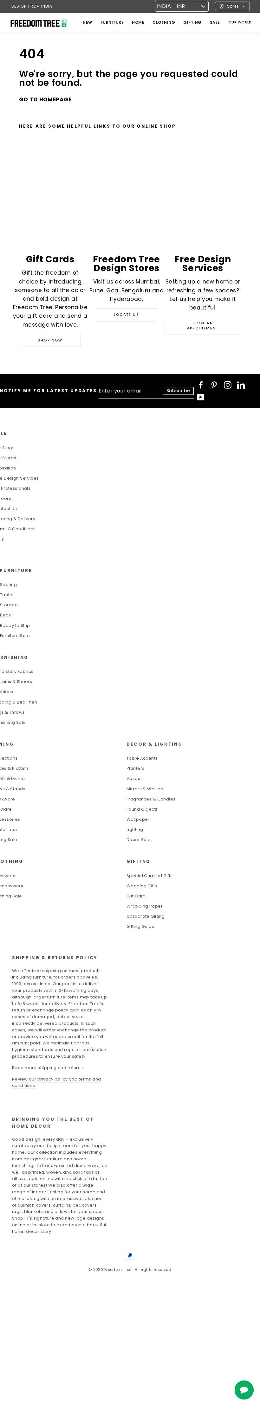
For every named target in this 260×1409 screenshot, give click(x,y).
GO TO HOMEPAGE (45, 99)
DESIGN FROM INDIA (31, 6)
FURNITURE (112, 22)
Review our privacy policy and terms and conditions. (56, 1082)
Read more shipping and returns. (48, 1068)
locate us (126, 314)
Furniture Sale (15, 636)
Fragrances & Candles (151, 799)
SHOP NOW (50, 340)
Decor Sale (139, 840)
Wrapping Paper (145, 906)
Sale (215, 22)
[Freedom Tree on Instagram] (227, 385)
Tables (7, 595)
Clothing (164, 22)
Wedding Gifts (142, 886)
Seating (8, 585)
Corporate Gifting (146, 916)
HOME (138, 22)
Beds (5, 615)
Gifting (192, 22)
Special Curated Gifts (150, 876)
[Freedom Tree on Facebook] (201, 385)
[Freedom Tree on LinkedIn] (241, 385)
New (87, 22)
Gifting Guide (141, 926)
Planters (135, 768)
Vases (133, 778)
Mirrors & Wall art (145, 789)
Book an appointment (202, 326)
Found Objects (142, 809)
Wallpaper (138, 819)
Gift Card (136, 896)
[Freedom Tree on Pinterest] (214, 385)
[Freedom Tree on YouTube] (201, 397)
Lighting (135, 829)
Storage (9, 605)
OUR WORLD (240, 22)
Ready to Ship (15, 625)
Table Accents (142, 758)
